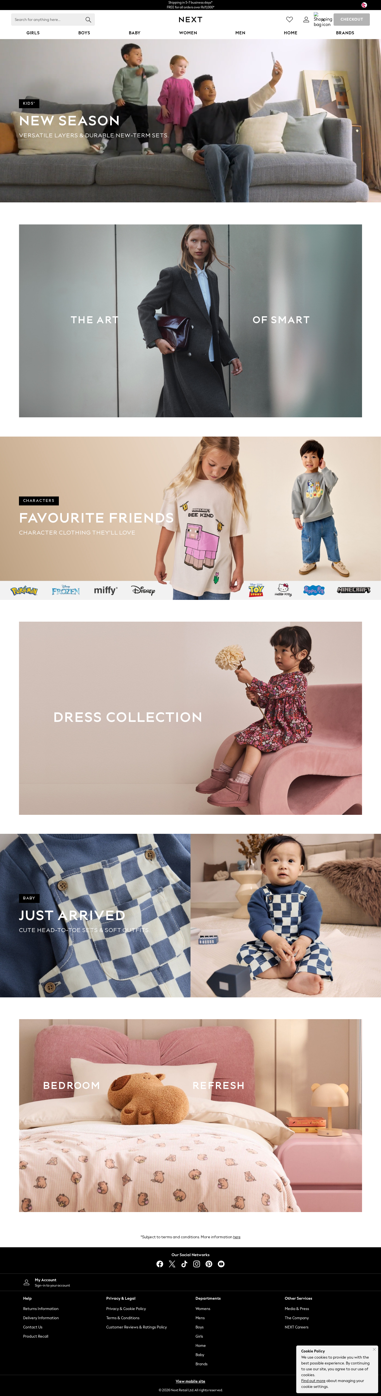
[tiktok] (184, 1264)
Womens (203, 1308)
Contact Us (32, 1327)
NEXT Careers (296, 1327)
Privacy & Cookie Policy (126, 1308)
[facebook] (160, 1264)
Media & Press (297, 1308)
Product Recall (35, 1336)
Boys (200, 1327)
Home (201, 1345)
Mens (200, 1318)
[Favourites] (289, 19)
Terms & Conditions (122, 1318)
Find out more (313, 1380)
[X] (172, 1264)
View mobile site (190, 1381)
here (236, 1237)
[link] (306, 19)
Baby (200, 1354)
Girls (199, 1336)
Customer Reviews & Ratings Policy (136, 1327)
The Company (297, 1318)
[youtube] (221, 1264)
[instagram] (197, 1264)
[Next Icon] (190, 19)
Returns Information (41, 1308)
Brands (202, 1364)
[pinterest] (209, 1264)
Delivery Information (41, 1318)
